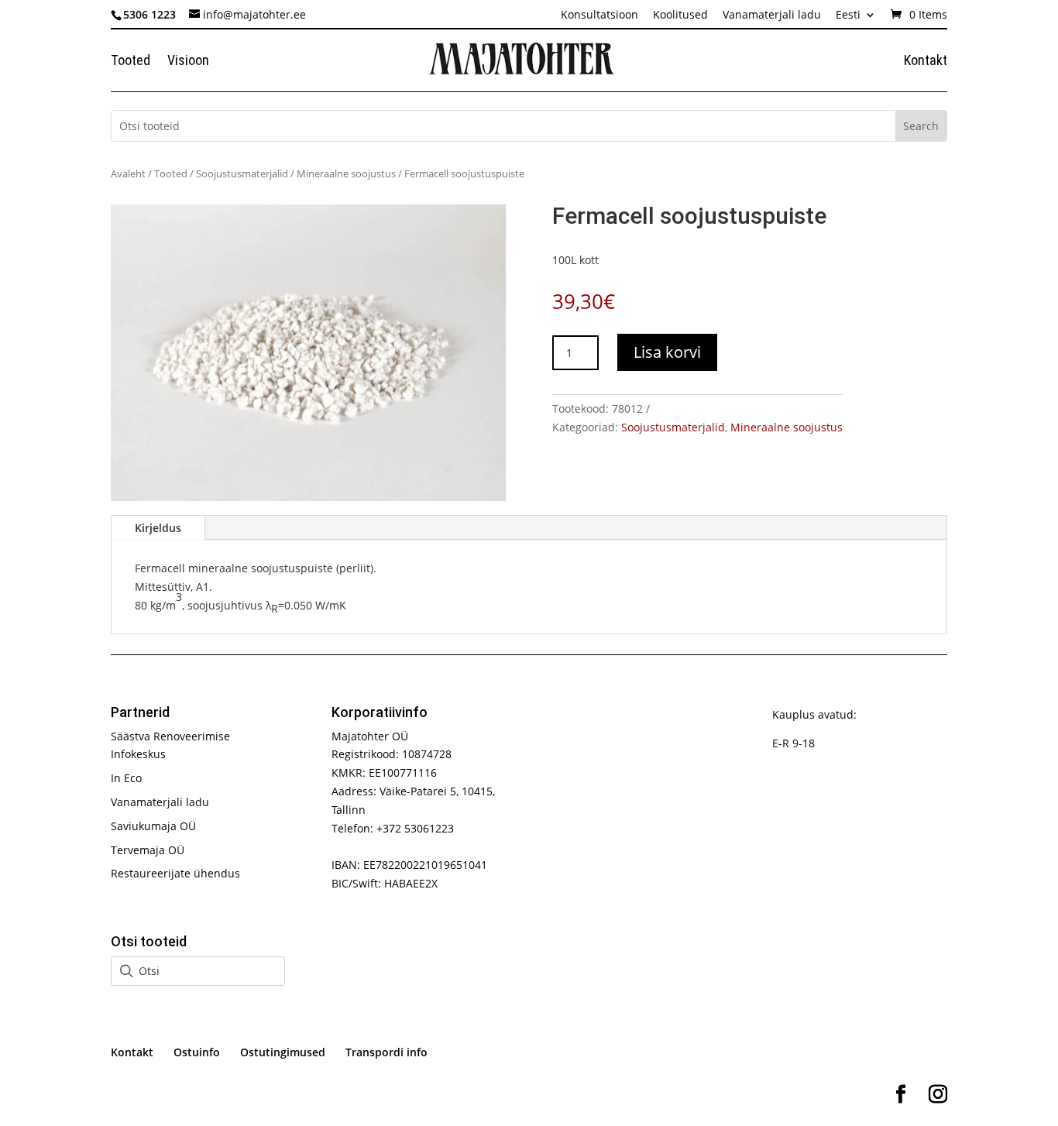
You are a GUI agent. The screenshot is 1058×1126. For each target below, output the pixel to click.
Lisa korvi (667, 352)
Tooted (130, 61)
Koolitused (680, 15)
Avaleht (128, 173)
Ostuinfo (196, 1052)
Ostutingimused (282, 1052)
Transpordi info (386, 1052)
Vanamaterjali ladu (772, 15)
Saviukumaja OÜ (153, 826)
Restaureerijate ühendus (175, 873)
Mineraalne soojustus (346, 173)
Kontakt (925, 61)
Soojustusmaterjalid (242, 173)
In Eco (126, 778)
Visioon (188, 61)
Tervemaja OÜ (147, 850)
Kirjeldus (158, 527)
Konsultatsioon (599, 15)
